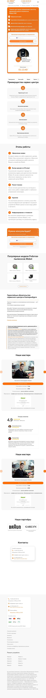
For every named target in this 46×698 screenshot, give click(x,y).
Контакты (9, 635)
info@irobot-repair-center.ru (16, 603)
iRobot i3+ (20, 663)
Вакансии (9, 637)
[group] (15, 527)
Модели (28, 79)
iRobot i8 (20, 665)
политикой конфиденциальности (31, 43)
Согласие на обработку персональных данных (18, 646)
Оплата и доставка (11, 633)
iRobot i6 (9, 665)
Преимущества (12, 79)
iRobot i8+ (9, 658)
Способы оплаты (11, 648)
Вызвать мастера (23, 383)
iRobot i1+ (20, 656)
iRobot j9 (9, 656)
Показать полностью (12, 320)
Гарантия (35, 79)
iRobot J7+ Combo (22, 658)
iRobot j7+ (9, 663)
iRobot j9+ (9, 661)
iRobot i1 (20, 661)
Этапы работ (20, 79)
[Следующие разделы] (38, 79)
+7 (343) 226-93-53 (26, 1)
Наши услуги (10, 644)
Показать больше (23, 286)
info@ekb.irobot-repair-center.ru (21, 555)
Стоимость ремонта (11, 631)
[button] (45, 372)
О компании (10, 639)
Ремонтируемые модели (12, 642)
